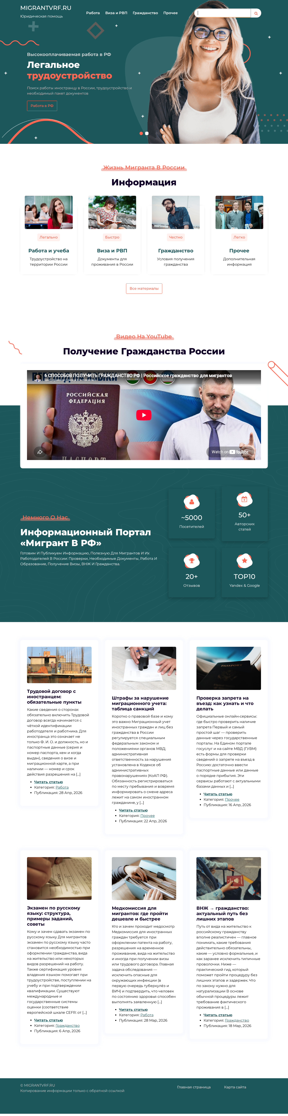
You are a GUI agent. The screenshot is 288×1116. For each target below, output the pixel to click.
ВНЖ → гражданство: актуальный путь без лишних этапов (222, 913)
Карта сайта (235, 1087)
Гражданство (145, 13)
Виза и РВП (116, 13)
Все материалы (144, 288)
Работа (93, 13)
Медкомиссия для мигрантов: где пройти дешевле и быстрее (140, 913)
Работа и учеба (48, 251)
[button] (141, 133)
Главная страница (194, 1087)
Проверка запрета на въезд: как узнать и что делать (225, 703)
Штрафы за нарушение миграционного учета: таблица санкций (140, 703)
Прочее (170, 13)
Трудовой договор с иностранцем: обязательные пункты (54, 697)
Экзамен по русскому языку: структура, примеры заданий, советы (53, 916)
